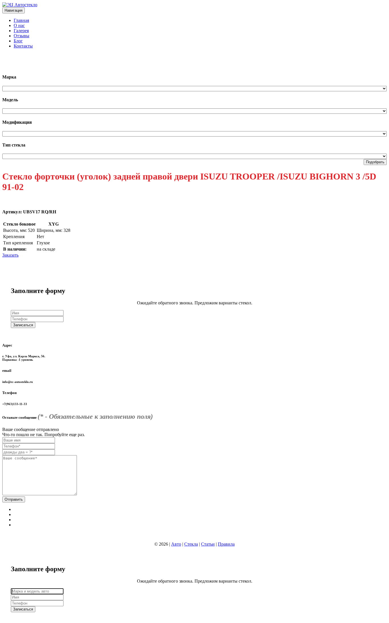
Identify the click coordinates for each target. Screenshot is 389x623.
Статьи (208, 544)
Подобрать (375, 162)
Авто (176, 544)
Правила (226, 544)
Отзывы (21, 35)
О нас (19, 25)
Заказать (10, 255)
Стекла (191, 544)
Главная (21, 20)
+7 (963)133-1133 (18, 55)
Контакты (23, 46)
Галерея (21, 30)
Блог (18, 40)
